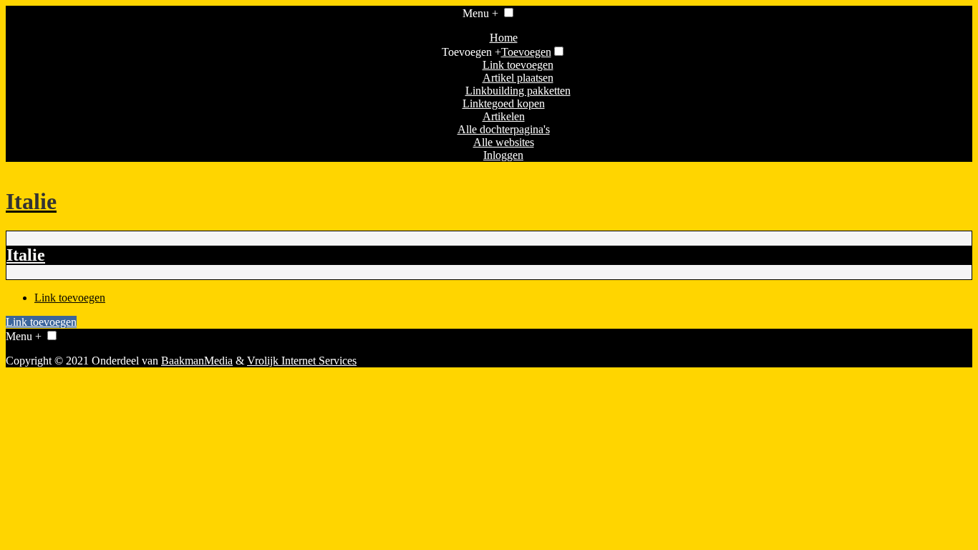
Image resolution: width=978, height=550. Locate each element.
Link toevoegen (518, 65)
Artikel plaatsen (518, 78)
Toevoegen (526, 52)
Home (504, 38)
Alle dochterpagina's (503, 129)
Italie (25, 255)
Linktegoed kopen (504, 103)
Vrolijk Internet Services (302, 360)
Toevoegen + (471, 52)
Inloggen (503, 155)
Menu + (480, 13)
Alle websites (503, 142)
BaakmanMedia (197, 360)
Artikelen (504, 116)
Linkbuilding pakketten (518, 91)
